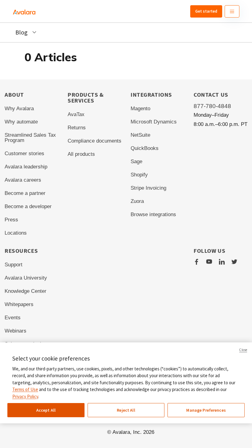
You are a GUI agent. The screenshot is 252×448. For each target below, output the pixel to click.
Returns (77, 128)
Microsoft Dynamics (154, 122)
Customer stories (24, 153)
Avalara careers (23, 180)
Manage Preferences (206, 410)
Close (243, 350)
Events (13, 318)
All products (81, 154)
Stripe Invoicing (148, 188)
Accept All (46, 410)
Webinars (15, 331)
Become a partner (25, 193)
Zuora (137, 201)
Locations (16, 233)
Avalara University (26, 278)
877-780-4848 (212, 106)
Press (11, 220)
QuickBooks (145, 148)
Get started (206, 11)
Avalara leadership (26, 167)
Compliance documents (94, 141)
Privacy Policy (25, 396)
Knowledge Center (25, 291)
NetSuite (140, 135)
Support (13, 265)
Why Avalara (19, 108)
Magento (140, 108)
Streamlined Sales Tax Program (30, 137)
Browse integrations (153, 214)
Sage (136, 161)
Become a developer (28, 206)
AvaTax (76, 114)
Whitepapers (19, 304)
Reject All (126, 410)
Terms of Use (25, 389)
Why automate (21, 122)
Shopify (139, 175)
